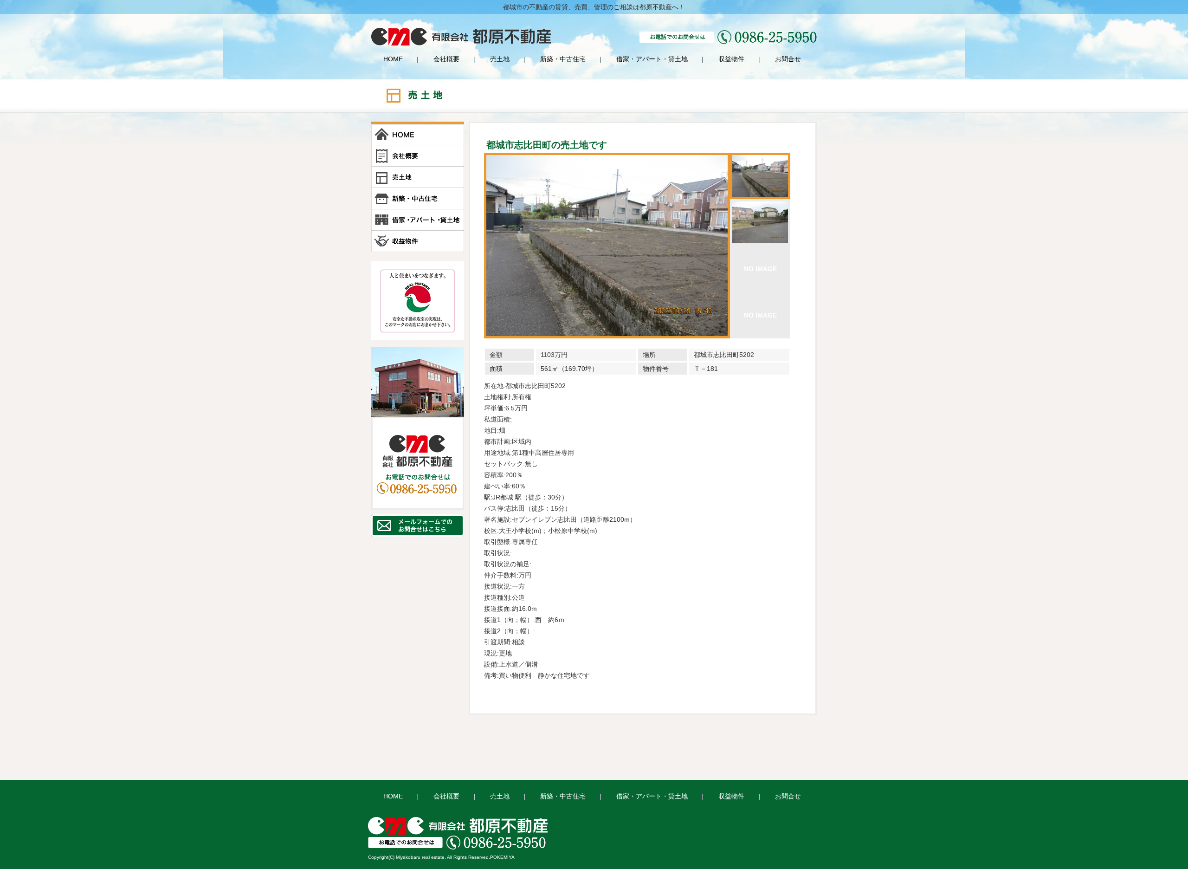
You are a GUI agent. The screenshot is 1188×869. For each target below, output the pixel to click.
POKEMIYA (502, 857)
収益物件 (731, 59)
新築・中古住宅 (563, 59)
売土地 (500, 59)
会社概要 (446, 59)
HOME (393, 59)
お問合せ (788, 59)
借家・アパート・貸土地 (652, 59)
